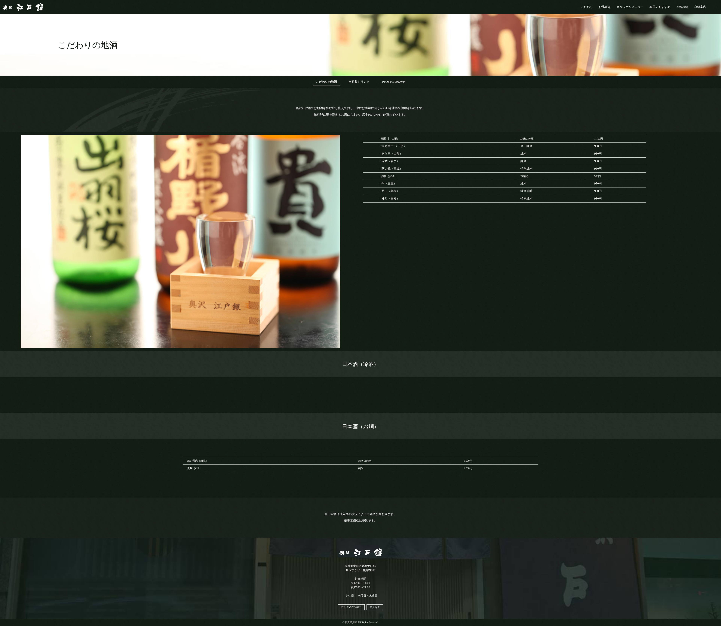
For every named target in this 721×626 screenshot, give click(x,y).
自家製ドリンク (359, 81)
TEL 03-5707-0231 (351, 607)
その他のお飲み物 (393, 81)
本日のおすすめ (659, 6)
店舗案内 (700, 6)
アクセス (375, 607)
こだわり (587, 6)
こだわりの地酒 (326, 81)
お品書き (605, 6)
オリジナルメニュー (630, 6)
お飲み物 (682, 6)
